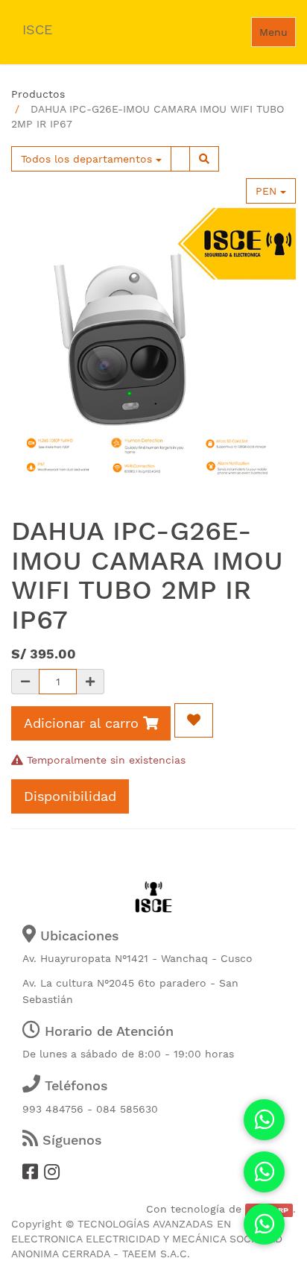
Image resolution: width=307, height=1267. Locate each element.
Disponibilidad (70, 796)
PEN (268, 191)
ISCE (37, 29)
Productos (38, 94)
